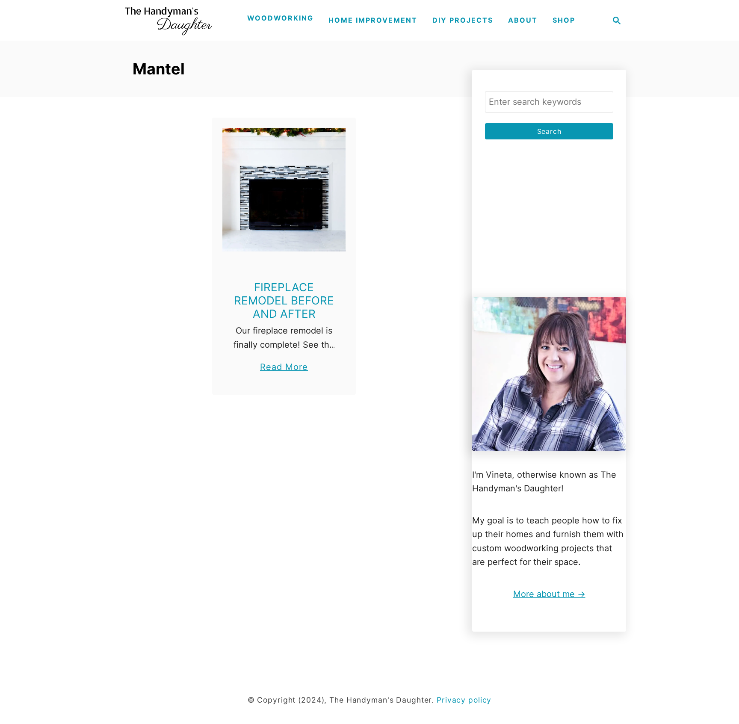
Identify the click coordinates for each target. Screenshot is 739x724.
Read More (284, 367)
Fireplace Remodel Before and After (284, 300)
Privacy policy (464, 699)
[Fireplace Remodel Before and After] (284, 189)
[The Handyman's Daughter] (167, 20)
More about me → (549, 594)
